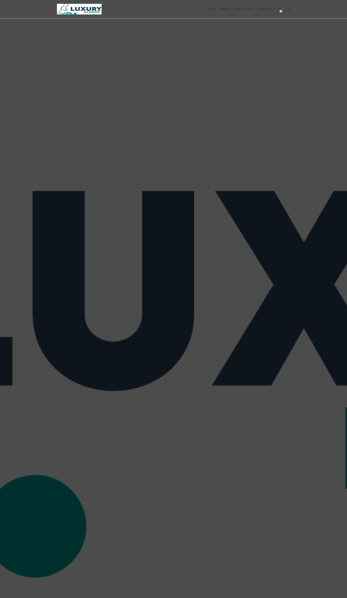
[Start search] (288, 9)
